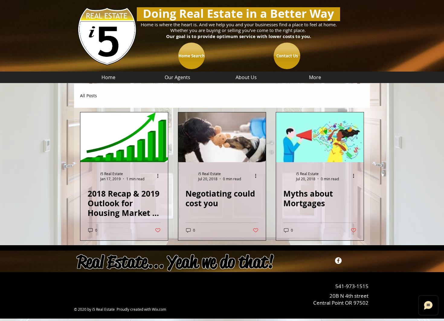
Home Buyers (122, 95)
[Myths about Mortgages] (320, 137)
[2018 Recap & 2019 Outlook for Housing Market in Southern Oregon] (124, 137)
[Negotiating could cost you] (222, 137)
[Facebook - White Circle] (338, 260)
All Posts (88, 95)
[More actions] (159, 176)
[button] (356, 96)
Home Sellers (161, 95)
